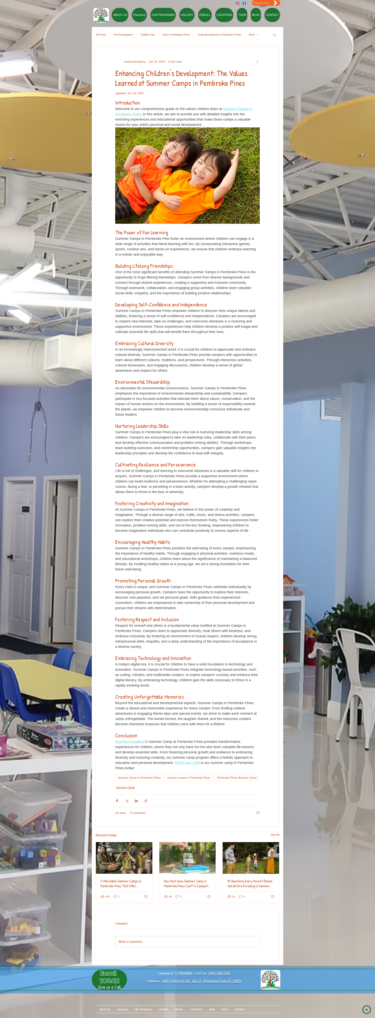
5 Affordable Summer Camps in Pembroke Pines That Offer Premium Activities (121, 883)
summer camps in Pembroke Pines (188, 777)
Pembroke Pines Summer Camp (237, 777)
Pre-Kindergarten (123, 34)
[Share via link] (146, 801)
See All (275, 834)
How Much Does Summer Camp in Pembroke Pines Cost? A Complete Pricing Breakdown (187, 883)
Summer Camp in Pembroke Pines (139, 777)
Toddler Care (148, 34)
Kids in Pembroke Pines (176, 34)
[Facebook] (244, 3)
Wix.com (214, 1015)
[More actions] (257, 61)
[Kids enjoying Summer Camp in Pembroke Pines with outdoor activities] (251, 858)
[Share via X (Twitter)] (127, 801)
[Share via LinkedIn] (136, 801)
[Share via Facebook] (117, 801)
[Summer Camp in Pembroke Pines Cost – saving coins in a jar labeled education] (187, 858)
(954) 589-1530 (219, 973)
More (252, 34)
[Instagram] (237, 3)
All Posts (101, 34)
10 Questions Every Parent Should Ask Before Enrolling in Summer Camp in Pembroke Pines (249, 883)
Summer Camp (125, 787)
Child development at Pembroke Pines (219, 34)
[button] (274, 34)
